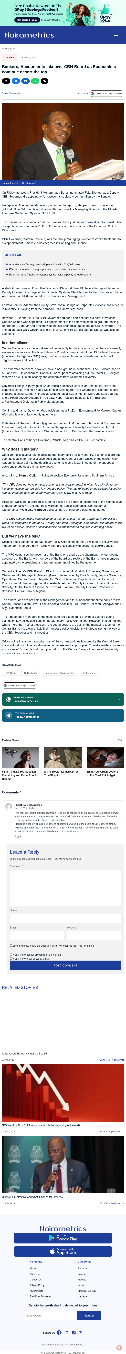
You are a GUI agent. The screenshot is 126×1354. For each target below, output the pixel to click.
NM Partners (36, 1290)
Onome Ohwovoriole (11, 93)
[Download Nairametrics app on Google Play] (63, 1238)
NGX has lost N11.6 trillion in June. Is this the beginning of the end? (41, 1125)
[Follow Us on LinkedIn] (66, 1332)
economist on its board (97, 222)
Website (72, 927)
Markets (82, 1279)
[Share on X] (6, 81)
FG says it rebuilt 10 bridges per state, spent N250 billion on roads (47, 269)
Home (4, 48)
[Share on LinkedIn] (25, 81)
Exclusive (82, 1268)
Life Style (82, 1296)
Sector (81, 1285)
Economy (82, 1274)
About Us (35, 1274)
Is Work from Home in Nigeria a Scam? (24, 1053)
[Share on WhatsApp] (35, 81)
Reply (18, 836)
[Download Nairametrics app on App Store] (63, 1251)
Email (14, 927)
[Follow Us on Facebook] (59, 1332)
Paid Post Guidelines (41, 1296)
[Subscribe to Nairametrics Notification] (119, 1347)
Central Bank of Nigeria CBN (59, 673)
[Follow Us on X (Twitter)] (81, 1332)
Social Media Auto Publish (51, 1352)
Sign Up (89, 1315)
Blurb (12, 48)
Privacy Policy (37, 1285)
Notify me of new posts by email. (31, 958)
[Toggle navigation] (116, 35)
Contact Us (36, 1279)
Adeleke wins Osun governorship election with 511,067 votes (44, 264)
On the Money (89, 673)
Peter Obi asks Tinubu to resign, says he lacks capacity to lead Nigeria (50, 274)
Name (14, 910)
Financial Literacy (87, 1290)
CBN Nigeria (30, 673)
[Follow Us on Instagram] (73, 1332)
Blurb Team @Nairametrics (112, 1059)
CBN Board (10, 673)
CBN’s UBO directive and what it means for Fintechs (32, 1197)
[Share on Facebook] (16, 81)
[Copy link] (44, 81)
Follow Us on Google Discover (109, 93)
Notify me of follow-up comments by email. (37, 954)
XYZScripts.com (79, 1352)
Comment (16, 866)
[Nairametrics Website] (29, 35)
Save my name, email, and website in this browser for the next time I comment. (53, 945)
